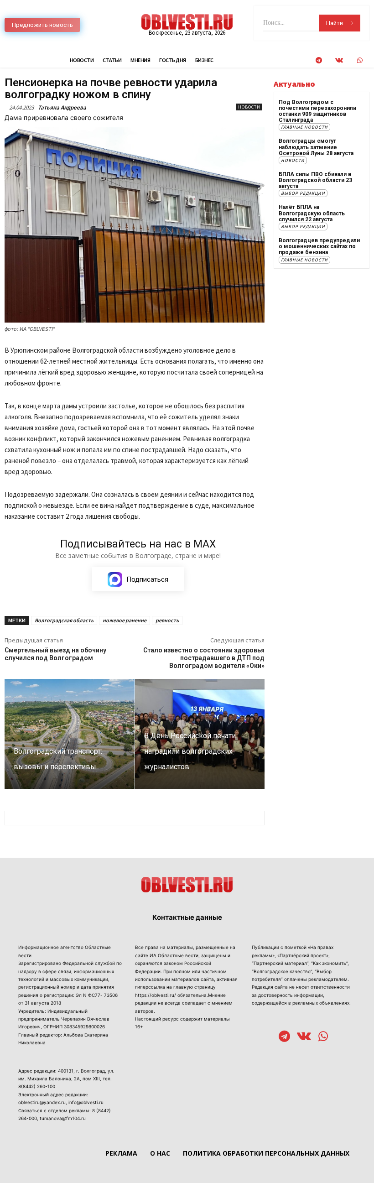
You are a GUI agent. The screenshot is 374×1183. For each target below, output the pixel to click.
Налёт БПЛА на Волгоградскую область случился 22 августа (312, 213)
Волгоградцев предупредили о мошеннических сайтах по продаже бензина (319, 246)
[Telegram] (319, 60)
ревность (167, 620)
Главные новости (304, 127)
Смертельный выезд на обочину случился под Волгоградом (55, 654)
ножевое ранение (124, 620)
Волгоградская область (64, 620)
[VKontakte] (339, 60)
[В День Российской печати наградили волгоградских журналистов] (200, 734)
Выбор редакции (303, 193)
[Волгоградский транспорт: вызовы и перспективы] (70, 734)
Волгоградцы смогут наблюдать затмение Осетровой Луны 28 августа (316, 147)
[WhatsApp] (360, 60)
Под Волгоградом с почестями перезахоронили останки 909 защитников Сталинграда (317, 111)
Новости (249, 107)
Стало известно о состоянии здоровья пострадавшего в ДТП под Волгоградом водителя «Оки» (204, 657)
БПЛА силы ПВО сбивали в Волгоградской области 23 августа (315, 180)
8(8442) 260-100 (36, 1086)
